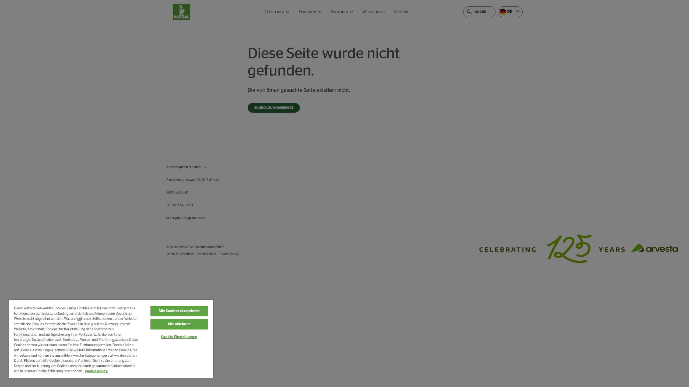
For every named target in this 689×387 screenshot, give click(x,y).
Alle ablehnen (179, 324)
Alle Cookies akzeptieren (179, 311)
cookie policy (96, 371)
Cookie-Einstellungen (179, 337)
